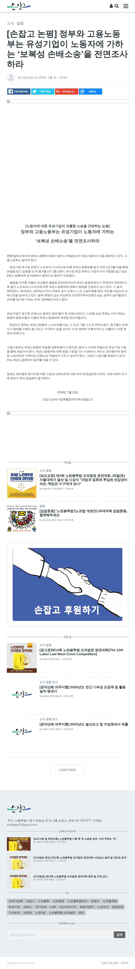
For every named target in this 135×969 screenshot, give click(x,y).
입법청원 (117, 906)
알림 (20, 23)
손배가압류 (16, 901)
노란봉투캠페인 (77, 901)
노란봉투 (43, 901)
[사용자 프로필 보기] (11, 77)
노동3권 (40, 912)
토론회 (27, 912)
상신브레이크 (67, 906)
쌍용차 (95, 901)
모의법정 (58, 901)
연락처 (124, 962)
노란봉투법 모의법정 (62, 912)
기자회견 (14, 912)
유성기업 (14, 906)
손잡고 (30, 901)
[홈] (19, 5)
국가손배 (41, 906)
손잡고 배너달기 (110, 962)
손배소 (27, 906)
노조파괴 (102, 906)
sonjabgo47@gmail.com (22, 824)
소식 (10, 23)
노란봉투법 (110, 901)
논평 (53, 906)
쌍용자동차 (87, 906)
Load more (67, 770)
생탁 (81, 912)
